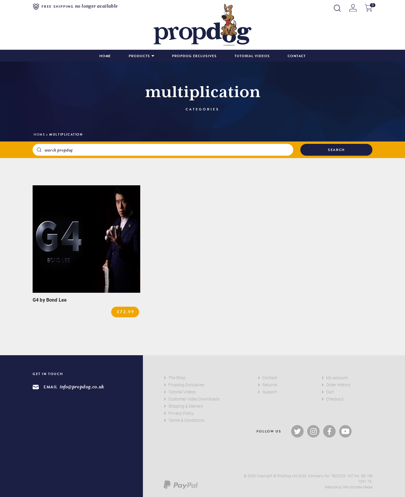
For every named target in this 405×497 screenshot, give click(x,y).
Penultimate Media (357, 487)
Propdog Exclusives (194, 56)
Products (139, 56)
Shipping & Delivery (185, 406)
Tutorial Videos (252, 56)
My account (337, 377)
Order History (338, 384)
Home (105, 56)
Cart (330, 392)
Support (269, 392)
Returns (269, 384)
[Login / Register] (353, 8)
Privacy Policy (181, 413)
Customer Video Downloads (193, 399)
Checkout (335, 399)
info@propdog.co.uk (82, 387)
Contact (297, 56)
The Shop (177, 377)
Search (336, 149)
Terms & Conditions (186, 420)
